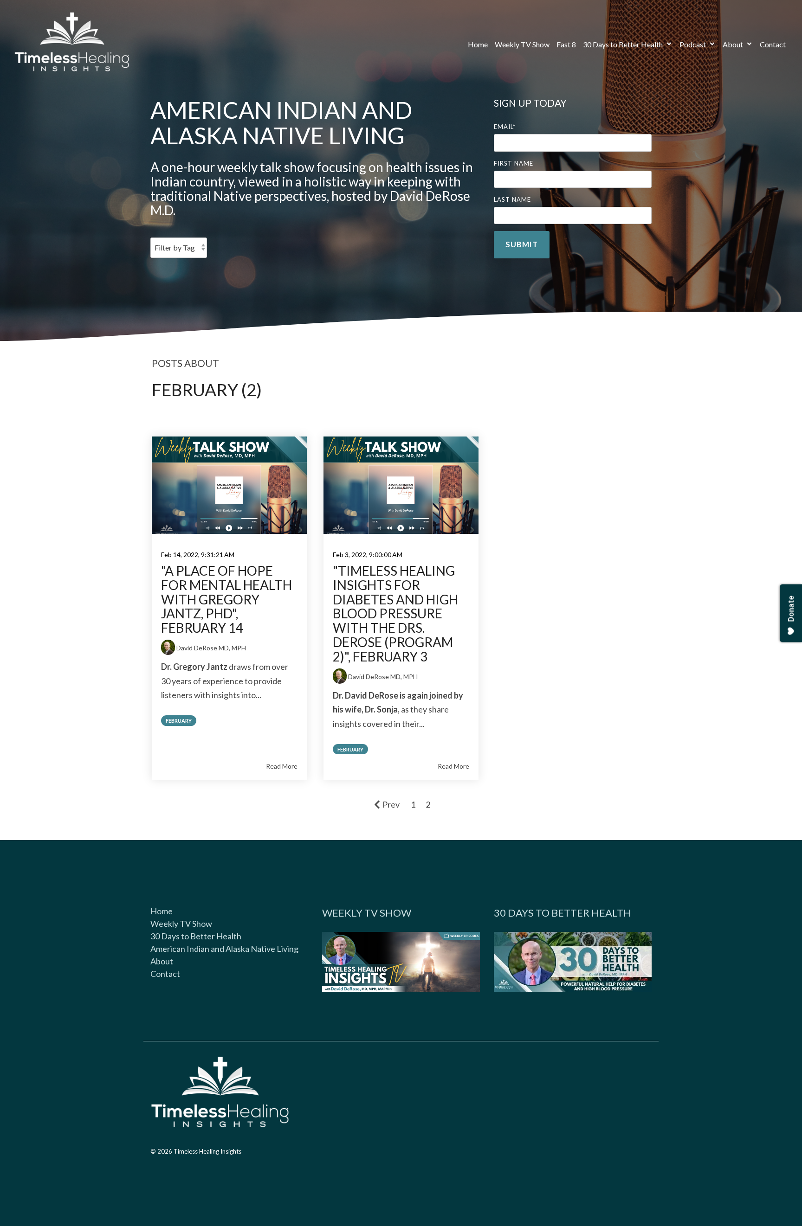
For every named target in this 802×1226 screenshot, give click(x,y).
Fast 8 (566, 44)
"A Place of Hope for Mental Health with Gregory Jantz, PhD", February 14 (226, 599)
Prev (391, 804)
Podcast (693, 44)
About (733, 44)
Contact (773, 44)
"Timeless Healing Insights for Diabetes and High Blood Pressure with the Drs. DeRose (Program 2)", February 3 (395, 613)
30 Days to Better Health (623, 44)
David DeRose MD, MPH (211, 648)
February (179, 721)
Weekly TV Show (522, 44)
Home (478, 44)
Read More (282, 766)
